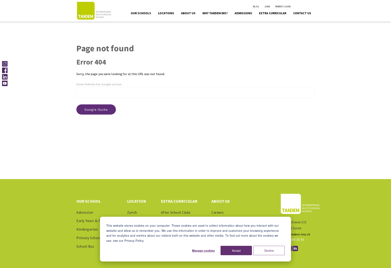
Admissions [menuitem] (243, 13)
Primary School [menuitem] (88, 237)
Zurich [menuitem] (132, 212)
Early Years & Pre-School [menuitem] (96, 220)
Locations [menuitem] (166, 13)
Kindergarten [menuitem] (87, 229)
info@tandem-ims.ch (295, 234)
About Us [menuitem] (188, 13)
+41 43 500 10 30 (292, 239)
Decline (269, 250)
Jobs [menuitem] (267, 6)
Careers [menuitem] (217, 212)
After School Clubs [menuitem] (176, 212)
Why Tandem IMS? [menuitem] (215, 13)
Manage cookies (203, 250)
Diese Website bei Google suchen (99, 84)
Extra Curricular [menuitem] (272, 13)
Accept (236, 250)
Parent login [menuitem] (283, 6)
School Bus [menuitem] (85, 246)
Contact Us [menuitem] (302, 13)
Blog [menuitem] (256, 6)
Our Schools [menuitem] (141, 13)
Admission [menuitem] (84, 212)
